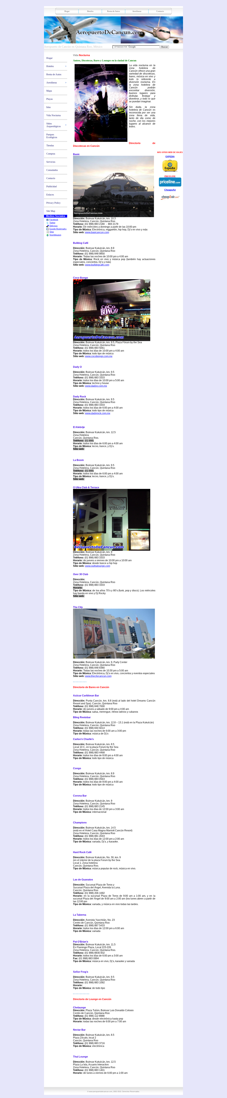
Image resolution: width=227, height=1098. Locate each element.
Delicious (53, 226)
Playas (49, 99)
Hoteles (90, 11)
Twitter (52, 223)
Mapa (49, 90)
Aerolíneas (136, 11)
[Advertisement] (114, 1081)
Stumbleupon (55, 235)
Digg (52, 232)
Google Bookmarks (58, 229)
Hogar (66, 11)
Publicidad (51, 186)
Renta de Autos (113, 11)
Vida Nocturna (53, 115)
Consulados (52, 170)
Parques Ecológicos (51, 136)
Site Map (50, 211)
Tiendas (50, 145)
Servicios (50, 162)
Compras (50, 153)
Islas (48, 107)
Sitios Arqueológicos (53, 125)
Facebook (53, 219)
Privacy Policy (53, 202)
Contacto (160, 11)
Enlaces (50, 194)
